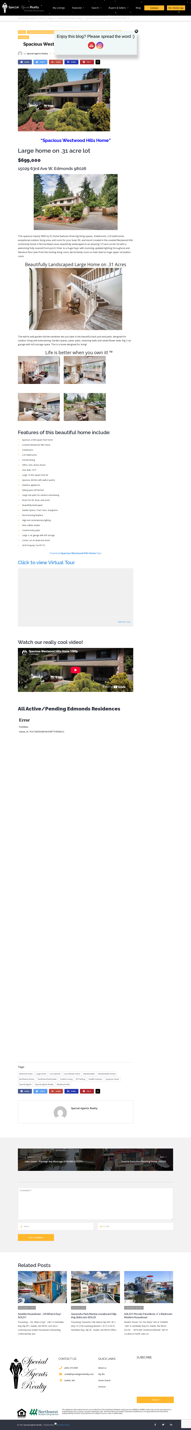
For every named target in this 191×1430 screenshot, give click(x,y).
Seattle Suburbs (95, 1079)
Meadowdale (89, 1073)
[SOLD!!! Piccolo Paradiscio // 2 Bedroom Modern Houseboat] (148, 1273)
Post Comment (36, 1237)
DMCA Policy (64, 1425)
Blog (138, 7)
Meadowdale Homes (107, 1073)
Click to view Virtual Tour (46, 562)
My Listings (59, 7)
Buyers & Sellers (117, 7)
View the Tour (124, 621)
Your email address (145, 1388)
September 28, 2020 (134, 1307)
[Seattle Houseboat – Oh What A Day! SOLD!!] (42, 1273)
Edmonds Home (26, 1073)
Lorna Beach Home (72, 1073)
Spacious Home (112, 1079)
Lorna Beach (55, 1073)
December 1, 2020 (26, 1307)
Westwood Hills (63, 1084)
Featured (77, 7)
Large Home (41, 1073)
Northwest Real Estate (47, 1079)
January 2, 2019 (78, 1307)
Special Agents (25, 1084)
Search (95, 7)
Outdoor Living (66, 1079)
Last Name (141, 1377)
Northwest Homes (26, 1079)
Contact (154, 7)
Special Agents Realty (44, 1084)
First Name (141, 1366)
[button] (78, 8)
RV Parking (80, 1079)
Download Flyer (76, 553)
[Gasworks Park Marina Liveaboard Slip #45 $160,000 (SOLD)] (95, 1273)
